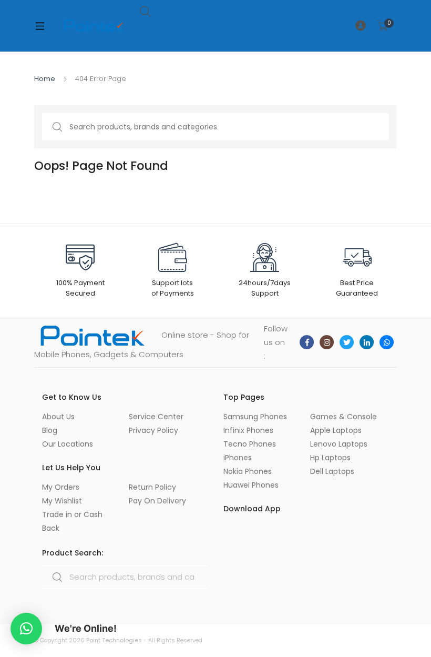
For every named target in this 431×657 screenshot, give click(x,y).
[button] (26, 628)
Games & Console (343, 416)
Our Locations (67, 444)
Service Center (156, 416)
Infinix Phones (248, 430)
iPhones (237, 457)
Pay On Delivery (157, 501)
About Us (58, 416)
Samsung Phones (255, 416)
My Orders (60, 487)
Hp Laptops (330, 457)
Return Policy (152, 487)
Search (145, 11)
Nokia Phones (247, 471)
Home (44, 79)
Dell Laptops (332, 471)
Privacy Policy (153, 430)
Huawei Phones (251, 485)
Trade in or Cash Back (72, 521)
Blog (49, 430)
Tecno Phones (249, 444)
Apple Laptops (336, 430)
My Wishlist (62, 501)
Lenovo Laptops (338, 444)
